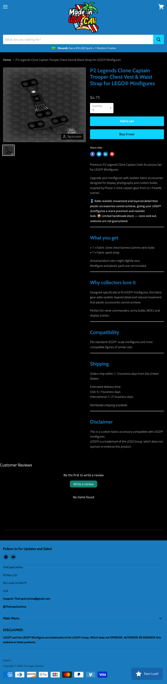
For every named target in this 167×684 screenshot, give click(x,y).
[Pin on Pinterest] (112, 154)
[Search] (158, 39)
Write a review (83, 484)
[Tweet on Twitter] (99, 154)
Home (7, 59)
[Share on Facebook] (92, 154)
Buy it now (126, 134)
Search (7, 660)
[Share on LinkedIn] (105, 154)
